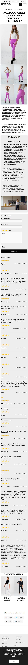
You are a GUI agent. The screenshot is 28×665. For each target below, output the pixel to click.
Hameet (4, 643)
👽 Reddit (8, 621)
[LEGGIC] (6, 4)
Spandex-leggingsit (5, 637)
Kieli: (15, 645)
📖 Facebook (8, 617)
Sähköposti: (4, 224)
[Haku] (20, 4)
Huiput (4, 641)
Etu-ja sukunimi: (6, 218)
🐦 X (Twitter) (19, 617)
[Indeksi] (25, 4)
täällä (13, 656)
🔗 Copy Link (18, 621)
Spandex (18, 639)
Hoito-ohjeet (20, 642)
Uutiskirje (19, 637)
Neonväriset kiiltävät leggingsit (14, 9)
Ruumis (4, 646)
